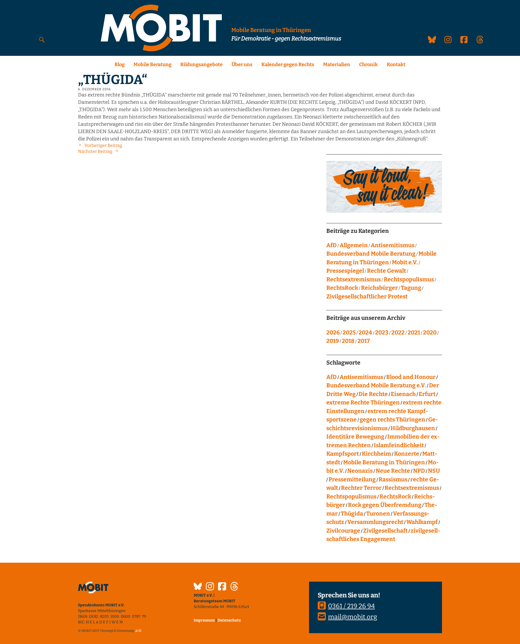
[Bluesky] (198, 587)
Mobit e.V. (405, 262)
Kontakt (396, 64)
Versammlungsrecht (375, 522)
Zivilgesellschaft (385, 530)
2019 (332, 340)
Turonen (378, 513)
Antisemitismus (392, 245)
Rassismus (393, 479)
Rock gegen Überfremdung (384, 504)
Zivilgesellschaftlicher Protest (367, 296)
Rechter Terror (361, 487)
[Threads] (234, 587)
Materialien (336, 64)
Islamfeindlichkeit (399, 445)
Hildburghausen (413, 428)
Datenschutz (229, 620)
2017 (364, 340)
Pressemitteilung (352, 479)
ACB (138, 631)
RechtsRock (342, 287)
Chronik (368, 64)
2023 (381, 332)
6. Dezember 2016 (94, 89)
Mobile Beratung (152, 64)
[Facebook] (222, 587)
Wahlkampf (422, 522)
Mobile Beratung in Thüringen (384, 462)
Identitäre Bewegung (355, 436)
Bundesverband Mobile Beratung (370, 253)
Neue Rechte (393, 470)
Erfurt (427, 394)
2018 (348, 340)
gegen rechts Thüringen (392, 419)
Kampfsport (342, 453)
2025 (349, 332)
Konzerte (406, 453)
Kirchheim (376, 453)
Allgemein (354, 245)
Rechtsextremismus (353, 279)
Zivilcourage (343, 530)
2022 (398, 332)
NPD (419, 470)
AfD (331, 245)
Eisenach (403, 394)
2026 (333, 332)
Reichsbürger (379, 287)
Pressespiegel (345, 270)
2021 (414, 332)
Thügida (352, 513)
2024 (365, 332)
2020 (430, 332)
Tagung (411, 287)
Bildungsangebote (201, 64)
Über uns (242, 64)
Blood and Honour (410, 377)
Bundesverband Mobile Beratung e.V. (376, 385)
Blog (120, 64)
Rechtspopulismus (409, 279)
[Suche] (41, 39)
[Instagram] (210, 587)
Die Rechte (373, 394)
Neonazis (360, 470)
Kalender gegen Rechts (287, 64)
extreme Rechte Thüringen (363, 402)
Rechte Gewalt (386, 270)
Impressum (204, 620)
